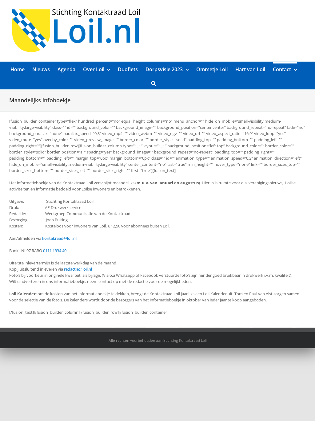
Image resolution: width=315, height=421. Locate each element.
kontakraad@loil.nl (59, 238)
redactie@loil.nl (78, 269)
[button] (153, 82)
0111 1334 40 (54, 250)
